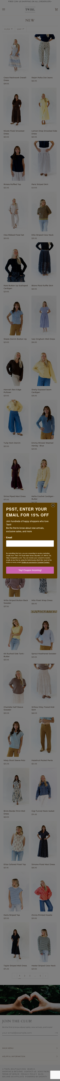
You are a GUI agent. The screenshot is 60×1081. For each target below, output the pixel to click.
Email (9, 537)
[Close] (54, 505)
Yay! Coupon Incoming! (30, 570)
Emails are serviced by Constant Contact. (35, 562)
